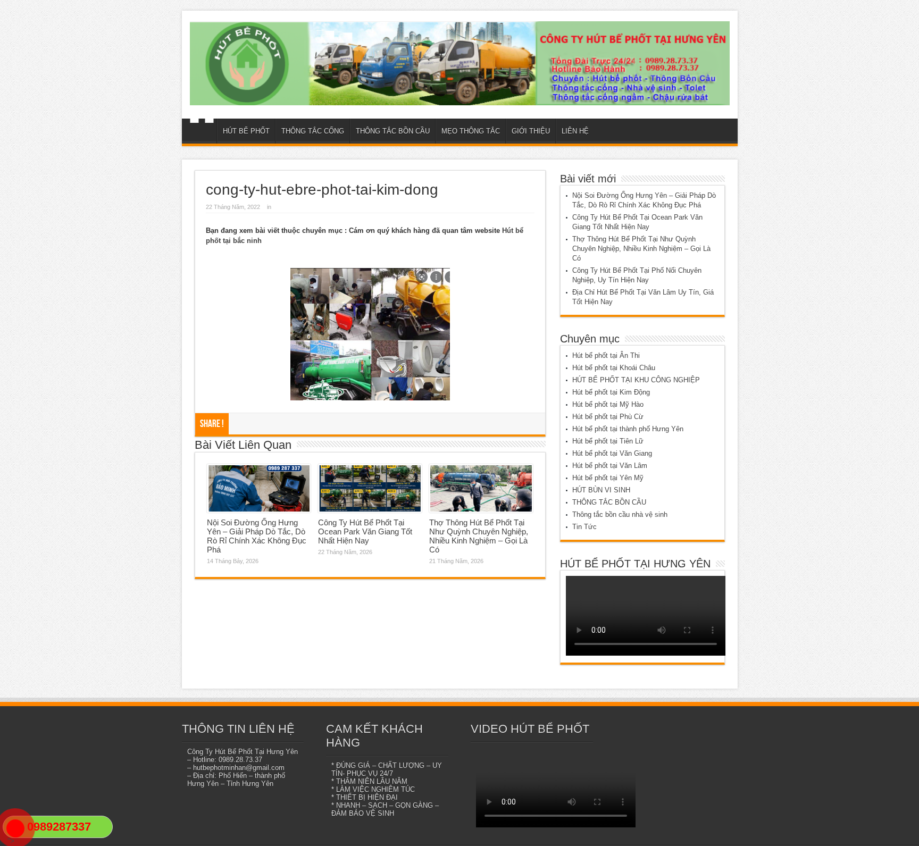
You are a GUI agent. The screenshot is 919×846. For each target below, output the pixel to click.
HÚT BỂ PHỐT (246, 131)
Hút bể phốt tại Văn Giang (612, 453)
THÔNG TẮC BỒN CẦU (393, 131)
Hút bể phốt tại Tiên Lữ (608, 441)
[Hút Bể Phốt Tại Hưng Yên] (460, 63)
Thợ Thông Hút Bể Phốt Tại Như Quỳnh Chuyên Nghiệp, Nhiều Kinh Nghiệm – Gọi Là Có (478, 536)
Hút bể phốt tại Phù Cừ (608, 417)
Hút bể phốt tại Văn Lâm (609, 466)
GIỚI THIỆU (531, 131)
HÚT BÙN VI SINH (601, 490)
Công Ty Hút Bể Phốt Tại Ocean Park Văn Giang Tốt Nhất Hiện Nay (365, 531)
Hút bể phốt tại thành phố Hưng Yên (627, 429)
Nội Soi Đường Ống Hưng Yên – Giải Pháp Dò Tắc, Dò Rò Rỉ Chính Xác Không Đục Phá (256, 536)
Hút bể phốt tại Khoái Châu (613, 368)
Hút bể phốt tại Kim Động (611, 392)
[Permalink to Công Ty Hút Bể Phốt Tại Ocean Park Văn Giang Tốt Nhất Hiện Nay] (370, 488)
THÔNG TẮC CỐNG (312, 131)
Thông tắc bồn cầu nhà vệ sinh (619, 514)
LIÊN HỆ (575, 131)
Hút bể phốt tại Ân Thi (606, 355)
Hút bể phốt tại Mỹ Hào (608, 404)
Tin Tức (584, 527)
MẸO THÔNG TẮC (470, 131)
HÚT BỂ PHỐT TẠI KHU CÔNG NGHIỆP (636, 380)
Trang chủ (201, 132)
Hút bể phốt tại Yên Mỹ (608, 478)
